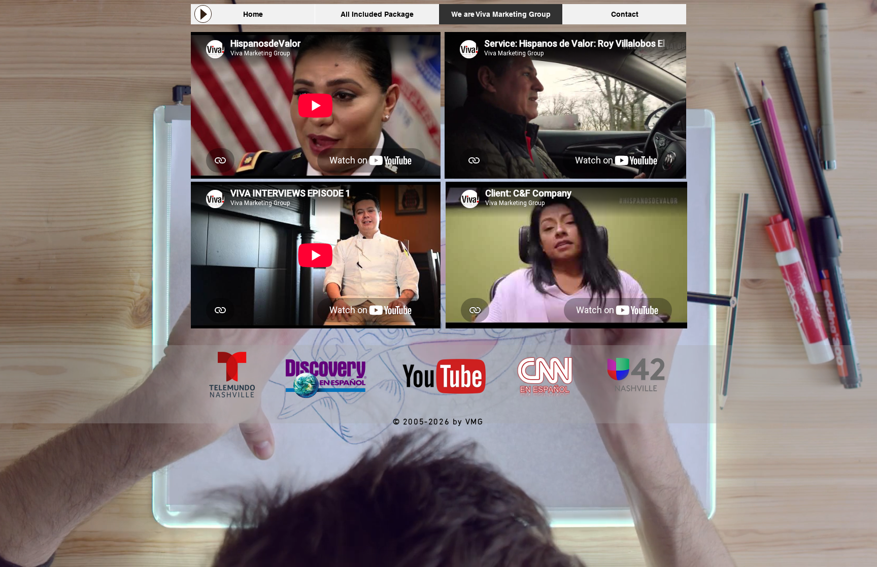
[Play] (203, 14)
